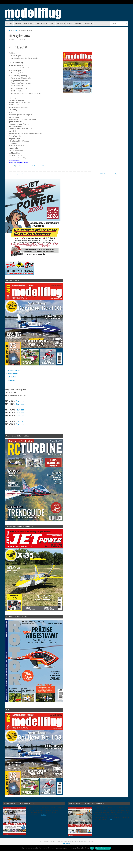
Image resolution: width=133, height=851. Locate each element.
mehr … (43, 815)
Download (20, 401)
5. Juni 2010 (14, 39)
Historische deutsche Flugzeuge (111, 174)
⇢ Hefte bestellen (12, 373)
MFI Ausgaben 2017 (18, 174)
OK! (92, 848)
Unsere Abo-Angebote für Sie (18, 162)
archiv (15, 30)
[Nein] (131, 848)
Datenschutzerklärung (103, 848)
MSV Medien (66, 843)
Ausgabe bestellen (14, 160)
